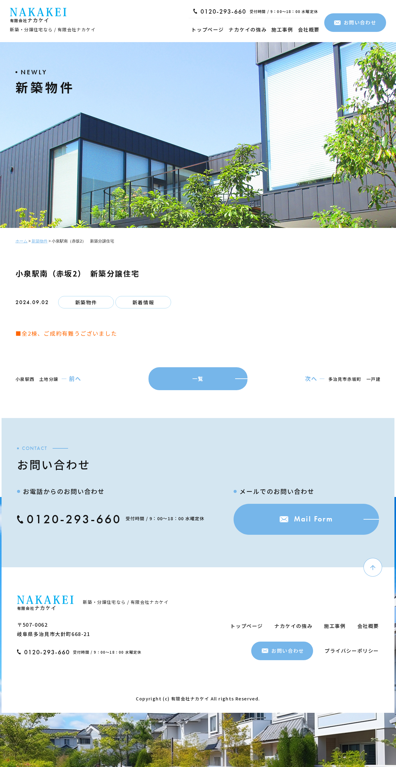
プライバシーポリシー (352, 650)
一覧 (197, 378)
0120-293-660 (223, 11)
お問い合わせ (360, 22)
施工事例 (282, 29)
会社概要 (309, 29)
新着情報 (143, 302)
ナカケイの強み (248, 29)
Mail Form (313, 519)
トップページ (207, 29)
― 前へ (71, 378)
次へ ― (315, 378)
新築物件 (86, 302)
